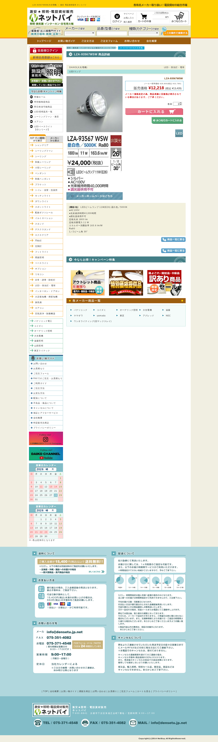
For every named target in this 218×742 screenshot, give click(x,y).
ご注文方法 (39, 388)
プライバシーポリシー (44, 428)
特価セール (39, 97)
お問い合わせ (40, 363)
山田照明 (38, 346)
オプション (40, 269)
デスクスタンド (43, 229)
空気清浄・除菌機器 (45, 313)
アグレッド (148, 315)
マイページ (129, 14)
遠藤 (168, 310)
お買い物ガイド (69, 691)
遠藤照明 (38, 341)
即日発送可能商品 (43, 107)
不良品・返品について (44, 403)
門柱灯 (38, 240)
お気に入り (129, 18)
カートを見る (144, 691)
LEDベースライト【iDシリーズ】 (43, 128)
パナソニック (80, 310)
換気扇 (38, 302)
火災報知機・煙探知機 (46, 297)
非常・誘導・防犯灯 (45, 280)
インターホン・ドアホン (47, 291)
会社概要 (37, 418)
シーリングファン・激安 (46, 116)
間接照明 (39, 257)
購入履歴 (128, 22)
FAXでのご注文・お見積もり (48, 378)
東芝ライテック (42, 350)
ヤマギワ (78, 315)
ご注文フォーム (41, 373)
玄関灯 (38, 246)
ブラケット (40, 184)
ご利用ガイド (40, 383)
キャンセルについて (43, 408)
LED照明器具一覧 (43, 112)
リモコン (39, 274)
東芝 (122, 315)
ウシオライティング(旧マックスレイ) (93, 321)
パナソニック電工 (43, 321)
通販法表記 (84, 691)
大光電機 (147, 310)
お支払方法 (39, 393)
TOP (45, 691)
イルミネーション (44, 218)
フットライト (42, 252)
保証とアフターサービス (45, 413)
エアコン (38, 121)
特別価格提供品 (42, 102)
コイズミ (101, 310)
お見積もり (39, 368)
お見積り (112, 691)
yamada (101, 315)
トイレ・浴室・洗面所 (46, 190)
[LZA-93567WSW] (94, 189)
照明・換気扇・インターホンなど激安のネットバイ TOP (91, 48)
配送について (40, 398)
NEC (168, 315)
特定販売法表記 (41, 423)
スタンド (39, 224)
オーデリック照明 (129, 310)
